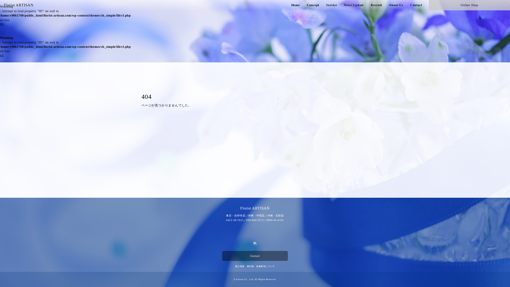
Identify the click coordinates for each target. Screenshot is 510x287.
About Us (396, 5)
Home (295, 5)
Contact (416, 5)
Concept (313, 5)
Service (331, 5)
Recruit (376, 5)
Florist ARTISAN (18, 5)
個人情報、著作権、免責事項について (255, 266)
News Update (354, 5)
